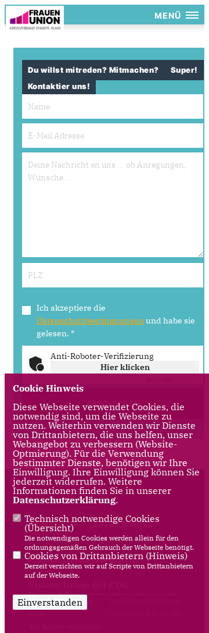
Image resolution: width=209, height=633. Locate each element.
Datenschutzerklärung (64, 500)
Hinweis (167, 555)
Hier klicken (125, 367)
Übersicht (49, 528)
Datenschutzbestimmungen (90, 320)
